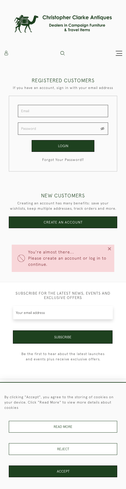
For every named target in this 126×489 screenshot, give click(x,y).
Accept (63, 471)
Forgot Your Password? (63, 160)
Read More (63, 427)
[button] (62, 53)
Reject (63, 449)
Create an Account (63, 222)
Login (63, 146)
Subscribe (62, 337)
